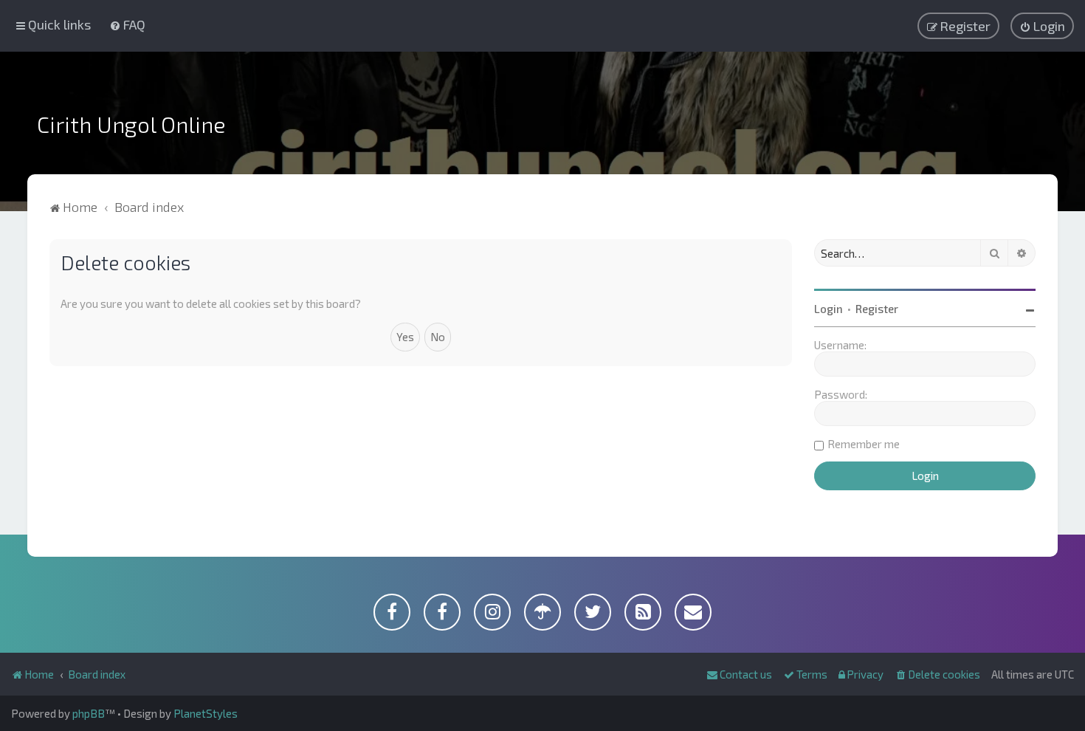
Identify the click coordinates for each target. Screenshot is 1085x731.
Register (876, 308)
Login (828, 308)
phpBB (88, 713)
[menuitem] (127, 24)
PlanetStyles (205, 713)
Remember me (863, 443)
